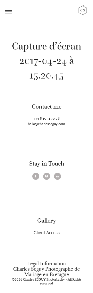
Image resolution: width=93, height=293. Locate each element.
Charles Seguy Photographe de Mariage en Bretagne (46, 271)
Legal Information (46, 264)
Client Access (47, 232)
